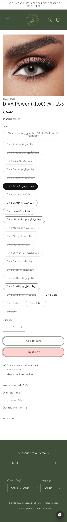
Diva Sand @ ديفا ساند (22, 262)
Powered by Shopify (31, 503)
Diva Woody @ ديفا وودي (23, 295)
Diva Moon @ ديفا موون (23, 229)
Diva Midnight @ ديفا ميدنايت (24, 220)
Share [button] (10, 419)
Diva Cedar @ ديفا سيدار (23, 170)
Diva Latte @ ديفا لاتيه (21, 195)
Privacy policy (25, 508)
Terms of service (43, 508)
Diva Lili (13, 312)
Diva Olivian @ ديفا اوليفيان (25, 254)
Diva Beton (15, 304)
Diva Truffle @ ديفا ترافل (21, 287)
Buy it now (33, 352)
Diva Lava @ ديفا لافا (19, 211)
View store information (20, 374)
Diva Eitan (36, 303)
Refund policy (51, 503)
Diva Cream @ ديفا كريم (23, 178)
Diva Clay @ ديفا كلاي (21, 162)
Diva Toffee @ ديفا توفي (23, 279)
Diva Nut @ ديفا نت (20, 245)
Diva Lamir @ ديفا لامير (20, 203)
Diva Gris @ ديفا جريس (20, 186)
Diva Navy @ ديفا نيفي (22, 237)
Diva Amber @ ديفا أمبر (22, 145)
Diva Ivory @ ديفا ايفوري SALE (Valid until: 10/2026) (33, 135)
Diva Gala (51, 295)
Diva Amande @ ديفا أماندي (25, 153)
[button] (7, 20)
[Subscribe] (55, 463)
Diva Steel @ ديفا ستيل (22, 270)
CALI (19, 503)
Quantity (7, 320)
